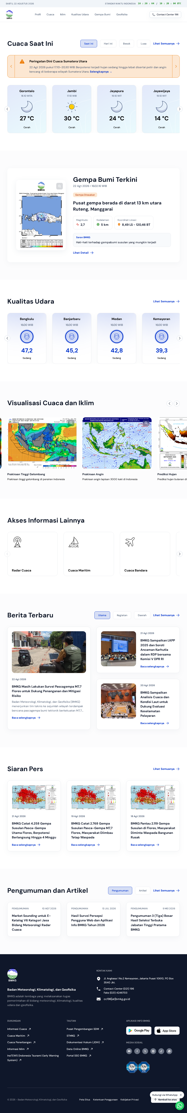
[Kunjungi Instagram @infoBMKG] (153, 1051)
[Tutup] (181, 1095)
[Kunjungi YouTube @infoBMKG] (129, 1051)
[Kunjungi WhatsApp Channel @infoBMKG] (169, 1051)
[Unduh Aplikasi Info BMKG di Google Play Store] (139, 1031)
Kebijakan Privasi (130, 1099)
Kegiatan (122, 615)
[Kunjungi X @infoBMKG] (145, 1051)
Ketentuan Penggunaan (105, 1099)
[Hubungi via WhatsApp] (179, 1105)
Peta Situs (84, 1099)
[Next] (176, 66)
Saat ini (88, 43)
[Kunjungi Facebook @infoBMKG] (137, 1051)
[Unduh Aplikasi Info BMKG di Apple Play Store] (167, 1031)
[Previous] (11, 66)
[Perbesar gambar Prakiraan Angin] (71, 423)
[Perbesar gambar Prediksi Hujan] (146, 423)
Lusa (143, 43)
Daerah (142, 615)
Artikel (142, 890)
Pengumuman (120, 890)
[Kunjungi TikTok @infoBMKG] (161, 1051)
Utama (102, 615)
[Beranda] (9, 14)
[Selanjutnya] (180, 109)
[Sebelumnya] (7, 109)
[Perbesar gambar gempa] (59, 186)
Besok (126, 43)
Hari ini (108, 43)
